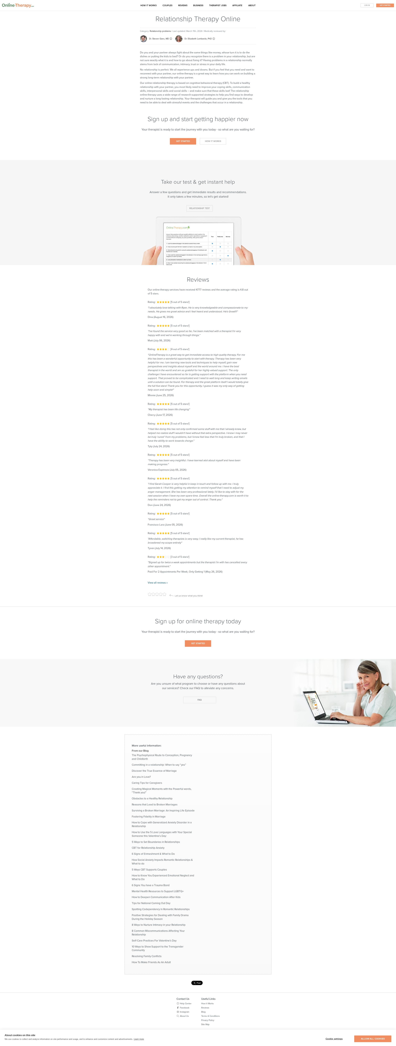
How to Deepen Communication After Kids (156, 897)
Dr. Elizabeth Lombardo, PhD (198, 38)
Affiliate (237, 5)
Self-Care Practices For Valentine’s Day (154, 940)
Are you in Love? (141, 777)
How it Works (213, 141)
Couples (167, 5)
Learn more (139, 1039)
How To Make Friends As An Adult (151, 962)
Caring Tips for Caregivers (147, 783)
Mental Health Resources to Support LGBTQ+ (158, 891)
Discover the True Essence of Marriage (154, 770)
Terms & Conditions (210, 1016)
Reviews (182, 5)
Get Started (385, 5)
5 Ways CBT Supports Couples (149, 869)
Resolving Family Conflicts (146, 956)
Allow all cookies (373, 1039)
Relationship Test (199, 208)
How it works (148, 5)
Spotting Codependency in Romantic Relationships (161, 909)
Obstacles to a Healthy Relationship (152, 798)
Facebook (184, 1007)
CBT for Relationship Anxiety (148, 847)
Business (198, 5)
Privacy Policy (207, 1020)
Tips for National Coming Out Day (151, 903)
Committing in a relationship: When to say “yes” (159, 764)
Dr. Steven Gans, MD (159, 38)
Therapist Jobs (217, 5)
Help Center (186, 1003)
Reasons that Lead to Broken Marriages (154, 804)
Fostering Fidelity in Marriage (149, 816)
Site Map (205, 1024)
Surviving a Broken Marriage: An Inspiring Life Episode (163, 810)
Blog (203, 1012)
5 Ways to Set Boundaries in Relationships (156, 842)
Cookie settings (334, 1039)
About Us (184, 1016)
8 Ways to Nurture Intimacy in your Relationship (158, 924)
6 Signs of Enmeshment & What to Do (153, 854)
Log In (367, 5)
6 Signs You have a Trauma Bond (151, 885)
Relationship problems (160, 31)
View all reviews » (158, 582)
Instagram (184, 1012)
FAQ (200, 700)
